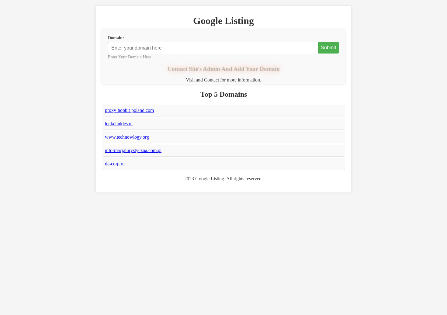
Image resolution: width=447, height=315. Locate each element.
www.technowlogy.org (127, 137)
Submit (328, 47)
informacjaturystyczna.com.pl (133, 150)
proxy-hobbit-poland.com (129, 110)
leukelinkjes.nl (119, 123)
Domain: (116, 38)
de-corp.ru (115, 163)
